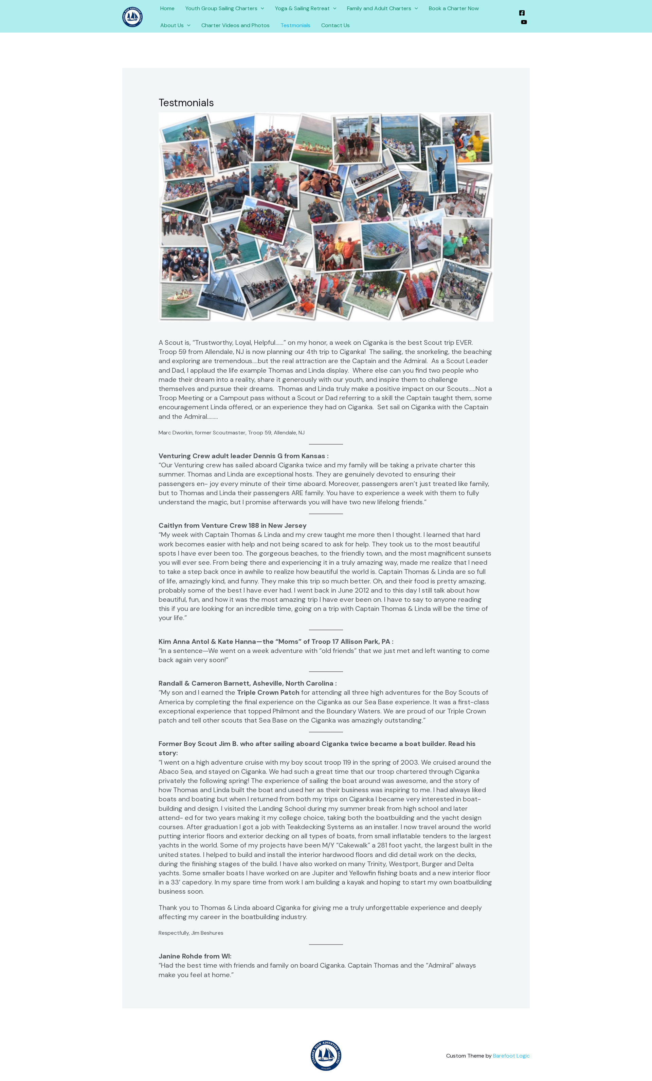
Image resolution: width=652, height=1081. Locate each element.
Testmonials (295, 25)
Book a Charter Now (454, 8)
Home (167, 8)
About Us (172, 25)
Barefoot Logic (511, 1055)
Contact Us (335, 25)
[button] (260, 8)
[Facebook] (522, 13)
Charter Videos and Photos (235, 25)
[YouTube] (524, 22)
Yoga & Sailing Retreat (302, 8)
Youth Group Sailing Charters (221, 8)
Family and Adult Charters (379, 8)
